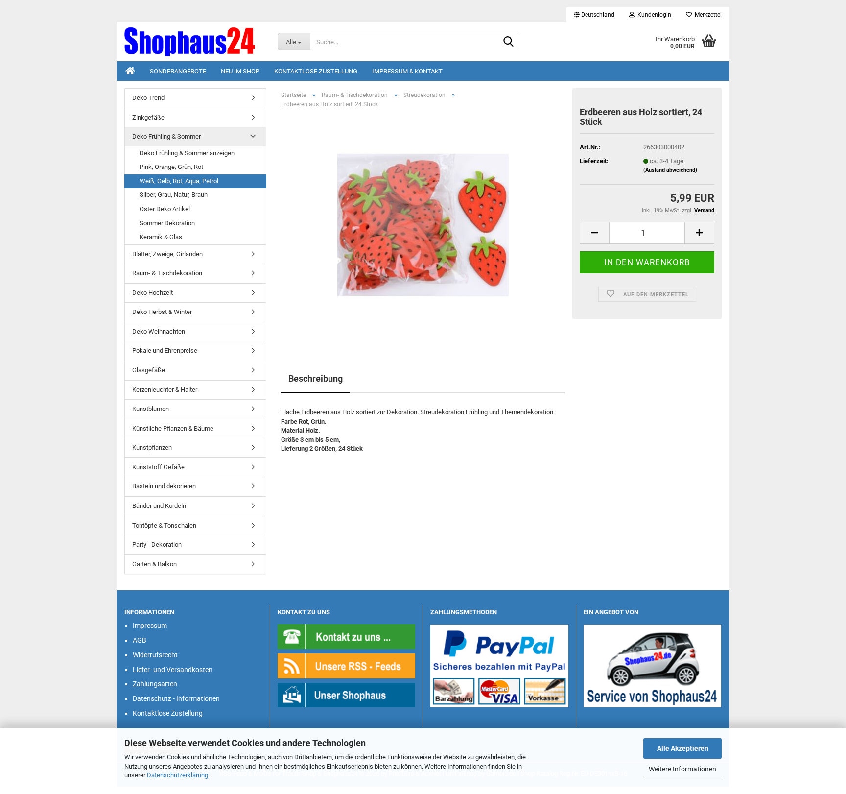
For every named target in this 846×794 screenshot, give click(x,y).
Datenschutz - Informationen (176, 698)
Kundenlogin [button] (652, 14)
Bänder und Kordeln (159, 505)
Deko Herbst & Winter (162, 311)
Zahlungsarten (155, 684)
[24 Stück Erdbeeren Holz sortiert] (423, 226)
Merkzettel (707, 14)
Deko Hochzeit (152, 292)
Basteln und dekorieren (164, 486)
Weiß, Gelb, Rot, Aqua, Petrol (179, 181)
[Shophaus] (347, 694)
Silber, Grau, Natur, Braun (174, 194)
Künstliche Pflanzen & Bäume (172, 428)
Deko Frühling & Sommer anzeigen (187, 153)
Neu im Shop (240, 71)
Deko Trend (148, 97)
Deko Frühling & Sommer (166, 136)
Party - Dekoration (157, 544)
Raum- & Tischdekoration (167, 273)
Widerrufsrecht (155, 655)
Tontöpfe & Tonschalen (164, 525)
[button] (594, 14)
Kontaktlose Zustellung (315, 71)
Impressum (150, 625)
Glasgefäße (148, 370)
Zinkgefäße (148, 117)
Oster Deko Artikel (165, 209)
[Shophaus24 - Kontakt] (347, 636)
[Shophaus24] (193, 41)
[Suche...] (508, 42)
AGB (139, 640)
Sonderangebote (178, 71)
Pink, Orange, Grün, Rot (171, 166)
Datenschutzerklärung (177, 775)
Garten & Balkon (154, 564)
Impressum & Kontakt (407, 71)
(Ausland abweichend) (670, 170)
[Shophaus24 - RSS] (347, 665)
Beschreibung (315, 378)
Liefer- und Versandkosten (172, 670)
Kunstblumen (150, 408)
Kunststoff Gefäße (158, 467)
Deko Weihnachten (158, 331)
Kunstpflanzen (152, 447)
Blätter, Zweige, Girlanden (167, 254)
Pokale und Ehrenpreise (164, 350)
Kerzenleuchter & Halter (164, 389)
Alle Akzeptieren (682, 748)
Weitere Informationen (682, 769)
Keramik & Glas (161, 237)
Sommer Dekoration (167, 223)
